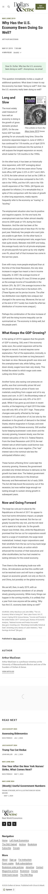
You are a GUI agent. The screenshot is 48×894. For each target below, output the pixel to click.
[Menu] (4, 6)
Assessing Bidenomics (15, 733)
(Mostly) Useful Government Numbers (23, 785)
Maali (42, 885)
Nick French (7, 738)
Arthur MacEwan (10, 39)
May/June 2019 (8, 18)
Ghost (35, 885)
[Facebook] (4, 824)
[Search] (9, 6)
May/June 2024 (8, 762)
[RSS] (14, 824)
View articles (8, 671)
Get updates (40, 7)
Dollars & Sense (14, 885)
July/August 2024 (9, 729)
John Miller (7, 754)
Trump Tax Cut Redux (14, 750)
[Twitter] (9, 824)
